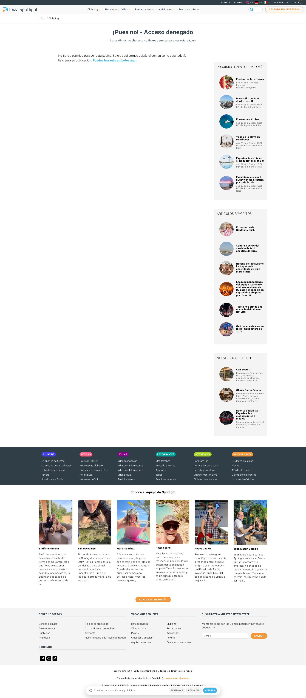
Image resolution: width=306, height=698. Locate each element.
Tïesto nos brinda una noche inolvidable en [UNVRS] (249, 309)
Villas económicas (127, 460)
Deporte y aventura (204, 470)
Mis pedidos (281, 2)
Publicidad (44, 633)
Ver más (258, 67)
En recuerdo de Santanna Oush (245, 228)
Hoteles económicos (91, 479)
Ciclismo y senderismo (206, 479)
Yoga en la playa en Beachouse (248, 138)
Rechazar (194, 690)
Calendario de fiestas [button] (284, 9)
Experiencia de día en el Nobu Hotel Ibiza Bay (250, 159)
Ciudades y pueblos (242, 460)
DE (260, 2)
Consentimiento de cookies (99, 628)
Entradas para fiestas (53, 470)
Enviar (259, 635)
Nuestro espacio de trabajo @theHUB (105, 637)
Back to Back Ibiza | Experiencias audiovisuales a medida (248, 414)
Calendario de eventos (244, 474)
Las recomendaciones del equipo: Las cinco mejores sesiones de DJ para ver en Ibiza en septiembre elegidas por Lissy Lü (250, 288)
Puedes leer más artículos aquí (115, 60)
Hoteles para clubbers (91, 465)
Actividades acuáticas (206, 465)
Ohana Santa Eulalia (248, 390)
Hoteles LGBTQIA (89, 460)
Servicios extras (126, 479)
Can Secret (243, 369)
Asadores (161, 470)
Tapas (159, 474)
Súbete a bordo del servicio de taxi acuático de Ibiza (247, 248)
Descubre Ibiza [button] (188, 9)
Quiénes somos (47, 628)
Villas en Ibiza (138, 628)
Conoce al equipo (48, 623)
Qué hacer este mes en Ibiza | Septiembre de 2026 (250, 329)
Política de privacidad (96, 623)
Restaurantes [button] (143, 9)
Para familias (201, 460)
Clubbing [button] (92, 9)
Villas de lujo (124, 474)
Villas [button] (124, 9)
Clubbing (54, 18)
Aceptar (210, 690)
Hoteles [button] (109, 9)
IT (269, 2)
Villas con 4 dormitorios (130, 470)
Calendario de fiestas (52, 460)
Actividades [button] (165, 9)
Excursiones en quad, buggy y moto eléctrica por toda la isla (250, 180)
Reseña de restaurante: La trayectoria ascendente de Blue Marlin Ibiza (250, 267)
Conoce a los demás (153, 599)
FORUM (238, 2)
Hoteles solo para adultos (93, 470)
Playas (235, 465)
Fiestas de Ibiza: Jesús (250, 79)
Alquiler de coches (241, 470)
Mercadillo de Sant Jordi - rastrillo (247, 100)
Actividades (173, 633)
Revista (225, 2)
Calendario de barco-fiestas (56, 465)
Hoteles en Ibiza (140, 623)
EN (251, 2)
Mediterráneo (163, 460)
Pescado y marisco (166, 465)
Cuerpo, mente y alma (205, 474)
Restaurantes (174, 628)
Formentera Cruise (247, 119)
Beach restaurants (166, 479)
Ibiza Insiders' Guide (52, 479)
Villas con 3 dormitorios (130, 465)
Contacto (90, 633)
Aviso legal (44, 637)
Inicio (42, 18)
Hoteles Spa (86, 474)
